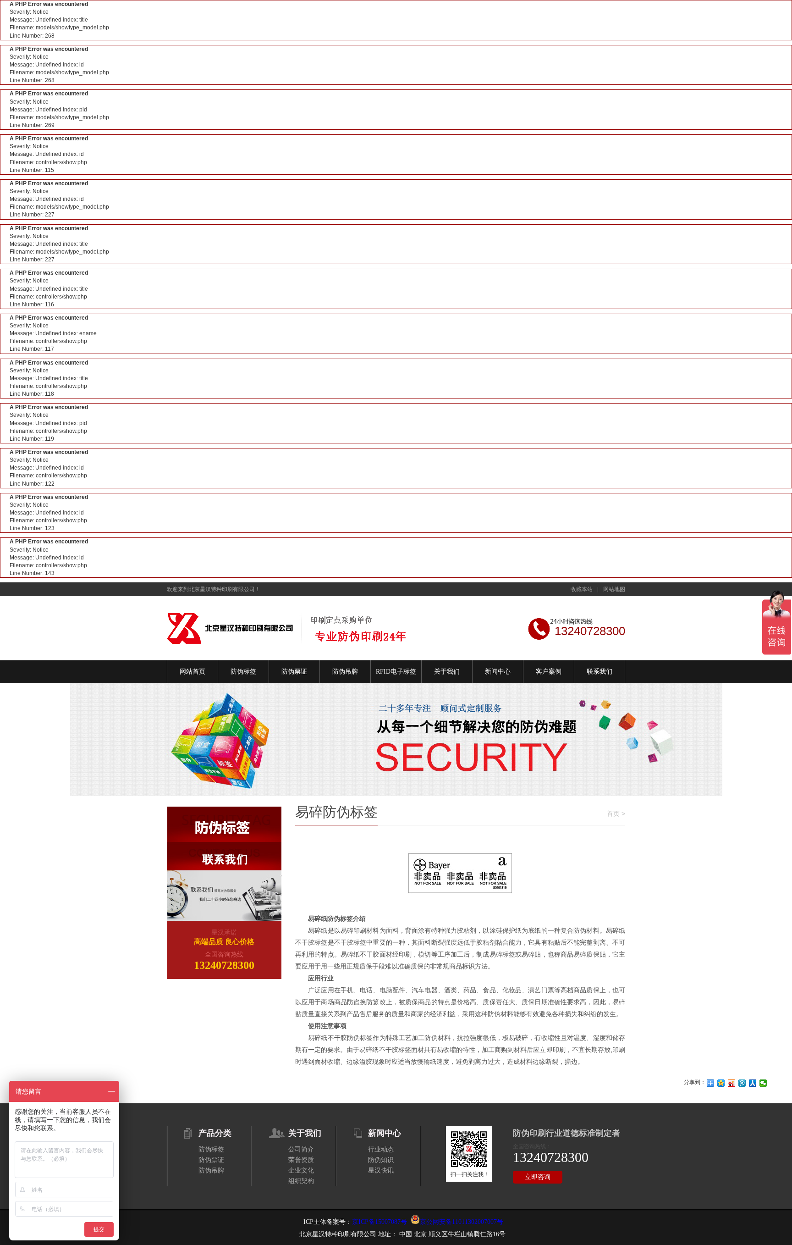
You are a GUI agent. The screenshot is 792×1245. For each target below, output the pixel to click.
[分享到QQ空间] (721, 1083)
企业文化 (301, 1170)
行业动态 (381, 1149)
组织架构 (301, 1181)
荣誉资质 (301, 1159)
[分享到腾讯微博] (742, 1083)
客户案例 (548, 671)
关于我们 (447, 671)
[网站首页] (287, 628)
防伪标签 (243, 671)
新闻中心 (498, 671)
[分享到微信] (763, 1083)
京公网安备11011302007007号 (461, 1221)
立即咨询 (537, 1176)
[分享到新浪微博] (732, 1083)
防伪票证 (294, 671)
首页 (613, 813)
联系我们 (599, 671)
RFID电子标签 (396, 671)
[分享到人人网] (753, 1083)
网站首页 (192, 671)
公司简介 (301, 1149)
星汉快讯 (381, 1170)
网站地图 (614, 589)
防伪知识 (381, 1159)
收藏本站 (582, 589)
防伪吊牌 (345, 671)
